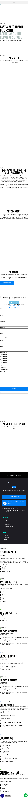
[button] (14, 2)
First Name (2, 309)
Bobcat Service (3, 365)
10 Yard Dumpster (4, 356)
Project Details (2, 371)
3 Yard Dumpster (4, 354)
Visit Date (1, 333)
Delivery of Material (4, 369)
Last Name (2, 315)
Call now (7, 795)
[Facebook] (13, 487)
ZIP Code (1, 346)
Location (1, 340)
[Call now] (2, 796)
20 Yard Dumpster (4, 360)
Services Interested (3, 352)
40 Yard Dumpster (4, 364)
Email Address (2, 321)
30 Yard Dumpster (4, 362)
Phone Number (2, 327)
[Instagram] (15, 487)
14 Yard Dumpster (4, 358)
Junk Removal (3, 367)
